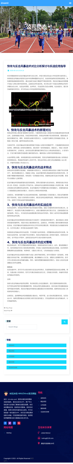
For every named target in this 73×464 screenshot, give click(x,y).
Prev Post (8, 308)
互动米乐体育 (13, 367)
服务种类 (11, 362)
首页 (12, 34)
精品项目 (11, 351)
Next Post (7, 310)
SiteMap (9, 433)
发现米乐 (11, 345)
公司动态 (11, 356)
